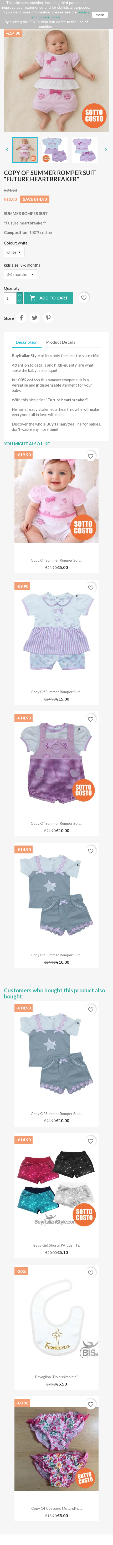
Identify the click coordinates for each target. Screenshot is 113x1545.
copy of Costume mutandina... (56, 1508)
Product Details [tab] (60, 342)
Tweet (34, 317)
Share (21, 317)
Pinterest (48, 317)
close (100, 15)
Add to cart (49, 298)
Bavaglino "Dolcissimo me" (56, 1376)
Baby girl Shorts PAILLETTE (56, 1245)
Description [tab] (27, 342)
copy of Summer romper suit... (56, 560)
